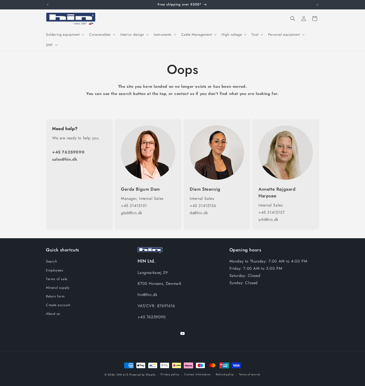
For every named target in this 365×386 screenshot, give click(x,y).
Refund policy (225, 374)
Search (51, 261)
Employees (54, 270)
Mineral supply (57, 287)
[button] (64, 34)
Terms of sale (56, 278)
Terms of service (249, 374)
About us (53, 313)
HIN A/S (122, 375)
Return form (55, 296)
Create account (58, 304)
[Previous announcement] (47, 4)
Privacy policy (170, 374)
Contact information (197, 374)
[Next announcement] (317, 4)
